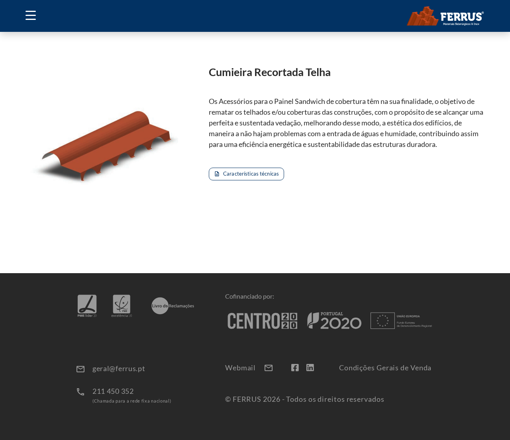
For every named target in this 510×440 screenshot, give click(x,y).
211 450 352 (113, 391)
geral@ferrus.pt (118, 368)
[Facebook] (294, 367)
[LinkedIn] (310, 367)
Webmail (249, 368)
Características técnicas (246, 173)
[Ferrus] (445, 16)
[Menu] (33, 16)
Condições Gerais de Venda (385, 368)
